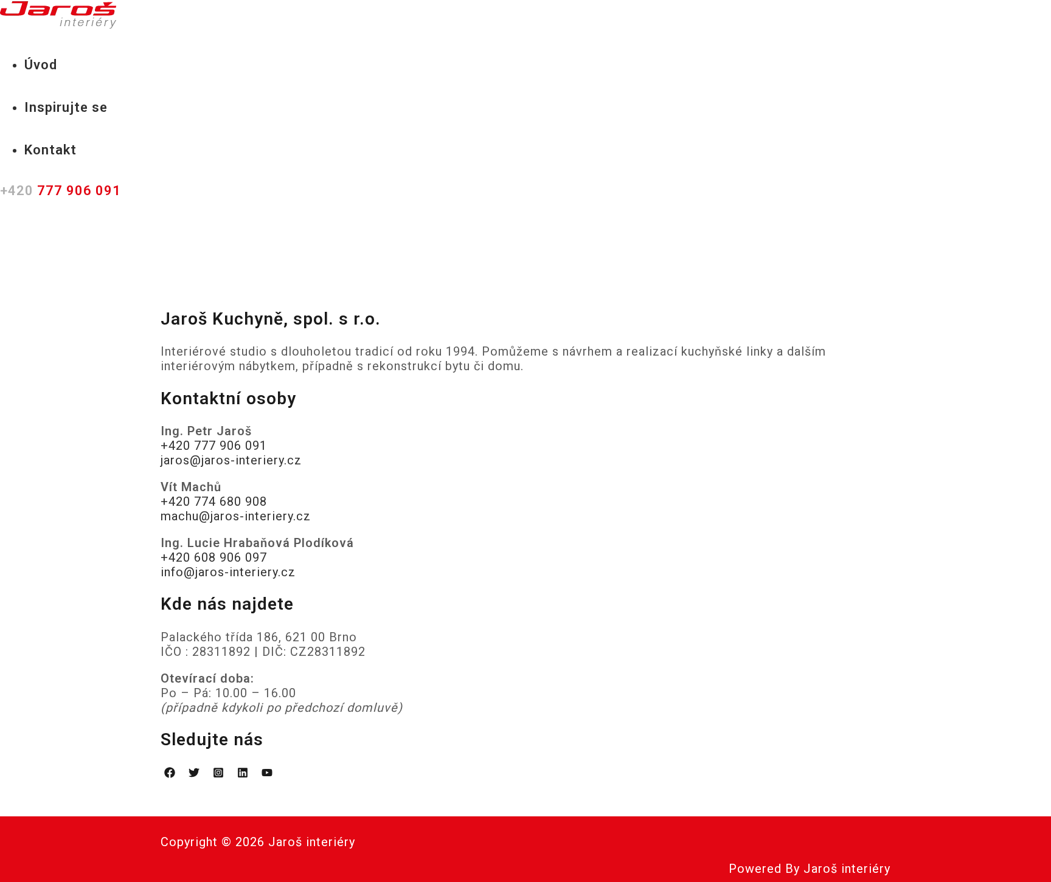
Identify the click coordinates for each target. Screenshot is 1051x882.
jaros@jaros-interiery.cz (231, 460)
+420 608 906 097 (214, 557)
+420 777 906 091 (214, 445)
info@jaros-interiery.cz (228, 572)
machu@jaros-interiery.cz (236, 516)
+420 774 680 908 (214, 501)
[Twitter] (194, 774)
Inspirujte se (66, 107)
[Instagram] (218, 774)
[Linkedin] (243, 774)
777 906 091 (60, 190)
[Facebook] (170, 774)
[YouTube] (267, 774)
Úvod (40, 64)
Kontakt (50, 149)
